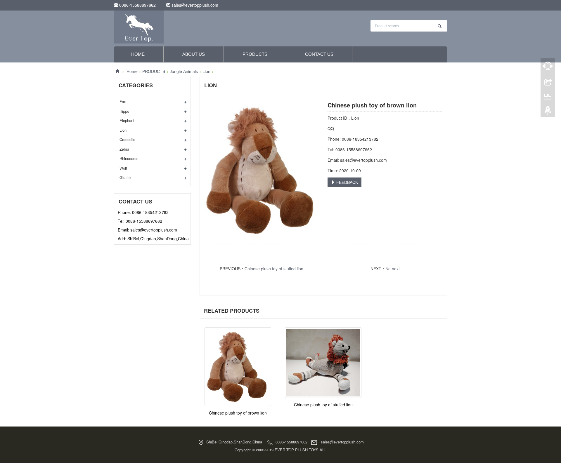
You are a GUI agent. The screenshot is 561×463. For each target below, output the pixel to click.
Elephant (127, 120)
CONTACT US (319, 54)
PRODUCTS (255, 54)
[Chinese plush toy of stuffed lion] (323, 362)
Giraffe (125, 177)
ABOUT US (193, 54)
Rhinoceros (129, 158)
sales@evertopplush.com (194, 5)
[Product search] (439, 26)
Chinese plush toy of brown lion (238, 413)
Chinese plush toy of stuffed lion (274, 268)
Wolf (123, 168)
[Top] (548, 112)
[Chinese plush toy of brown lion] (238, 366)
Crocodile (127, 139)
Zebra (124, 149)
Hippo (124, 111)
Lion (206, 71)
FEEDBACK (346, 182)
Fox (123, 101)
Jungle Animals (184, 71)
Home (138, 54)
